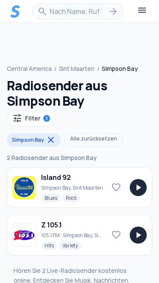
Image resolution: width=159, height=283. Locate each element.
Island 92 (56, 177)
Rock (73, 198)
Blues (53, 198)
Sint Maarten (77, 68)
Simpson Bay (34, 140)
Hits (51, 245)
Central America (29, 68)
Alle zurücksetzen (93, 138)
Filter (29, 118)
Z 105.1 (51, 225)
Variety (71, 245)
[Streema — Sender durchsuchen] (15, 11)
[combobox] (77, 11)
